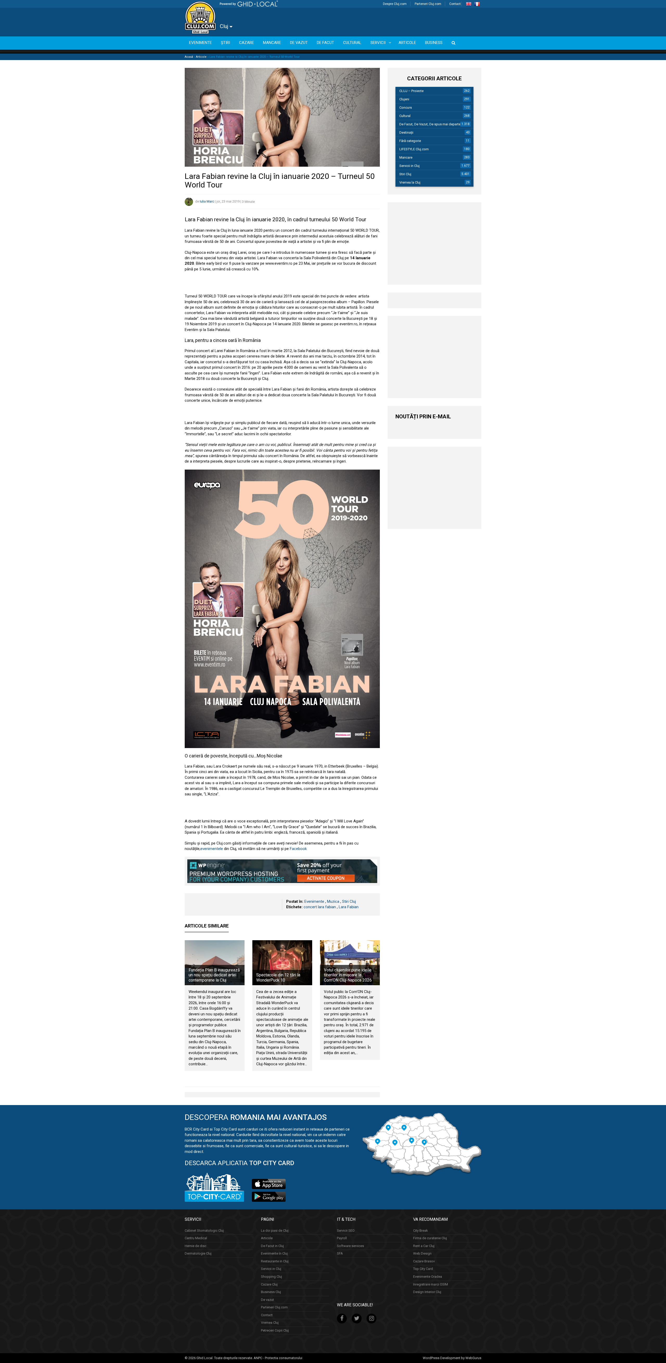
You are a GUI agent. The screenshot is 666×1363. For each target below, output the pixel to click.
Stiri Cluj (349, 901)
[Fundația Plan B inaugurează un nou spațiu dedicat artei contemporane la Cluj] (215, 962)
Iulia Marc (207, 202)
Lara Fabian (348, 907)
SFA (340, 1254)
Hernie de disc (195, 1246)
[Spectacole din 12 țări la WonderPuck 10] (282, 962)
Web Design (422, 1254)
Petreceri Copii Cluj (275, 1330)
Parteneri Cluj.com (428, 4)
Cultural (405, 116)
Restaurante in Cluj (275, 1261)
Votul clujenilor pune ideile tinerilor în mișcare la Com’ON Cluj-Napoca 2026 (348, 975)
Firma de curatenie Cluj (430, 1238)
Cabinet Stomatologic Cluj (204, 1230)
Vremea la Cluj (409, 182)
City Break (420, 1230)
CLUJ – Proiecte (411, 91)
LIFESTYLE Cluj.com (414, 149)
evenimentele (211, 848)
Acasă (189, 57)
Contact (455, 4)
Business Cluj (271, 1292)
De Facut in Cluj (272, 1246)
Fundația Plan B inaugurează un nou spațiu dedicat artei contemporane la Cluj (214, 975)
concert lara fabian (320, 907)
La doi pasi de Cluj (275, 1230)
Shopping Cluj (271, 1276)
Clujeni (404, 99)
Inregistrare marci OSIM (430, 1284)
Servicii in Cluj (409, 166)
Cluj (224, 26)
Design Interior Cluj (427, 1292)
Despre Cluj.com (395, 4)
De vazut (267, 1300)
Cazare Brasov (424, 1261)
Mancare (405, 157)
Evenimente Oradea (427, 1276)
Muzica (333, 901)
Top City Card (423, 1269)
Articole (201, 57)
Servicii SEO (346, 1230)
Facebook (298, 848)
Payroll (342, 1238)
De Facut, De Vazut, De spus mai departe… (431, 124)
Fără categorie (410, 141)
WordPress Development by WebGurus (452, 1358)
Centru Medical (196, 1238)
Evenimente (314, 901)
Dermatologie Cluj (198, 1254)
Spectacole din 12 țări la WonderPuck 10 (278, 977)
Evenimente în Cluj (274, 1254)
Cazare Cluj (269, 1284)
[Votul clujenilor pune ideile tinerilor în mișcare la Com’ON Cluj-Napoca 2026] (350, 962)
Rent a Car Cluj (423, 1246)
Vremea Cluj (270, 1323)
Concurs (405, 107)
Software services (350, 1246)
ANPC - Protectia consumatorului (278, 1358)
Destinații (406, 132)
